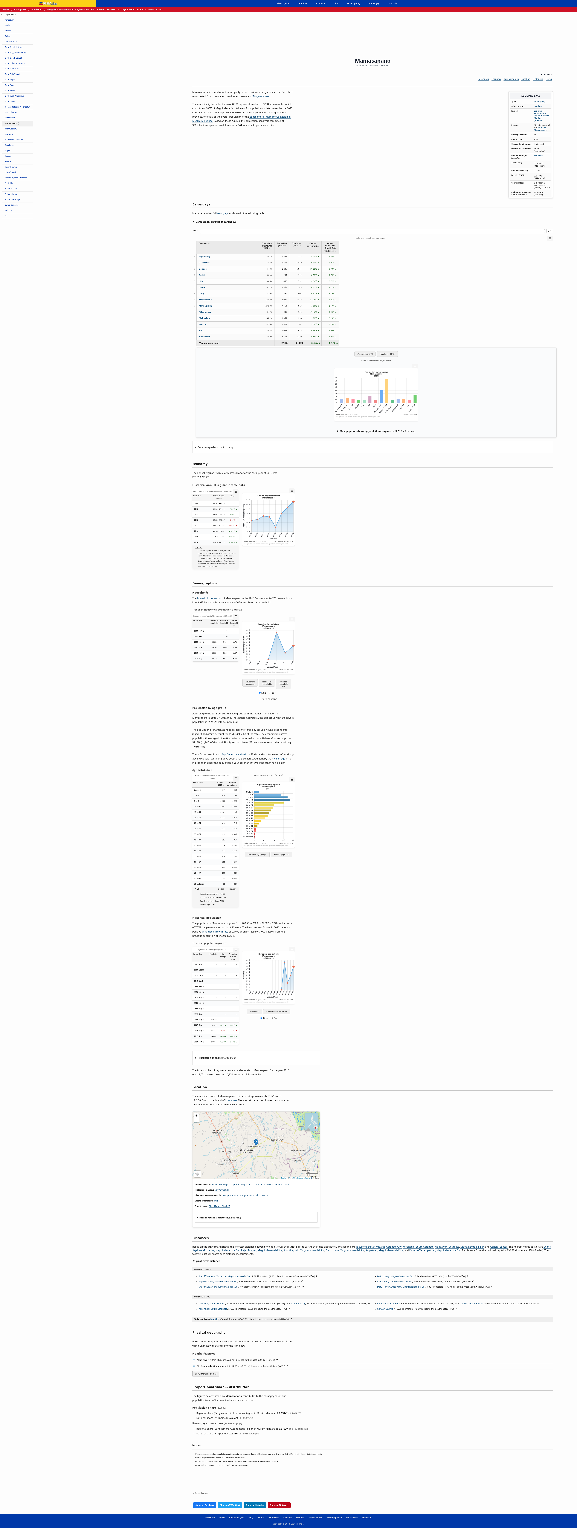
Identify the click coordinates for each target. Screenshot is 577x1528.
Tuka (201, 331)
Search (392, 3)
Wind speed (260, 1195)
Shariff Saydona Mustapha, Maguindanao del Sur (225, 1276)
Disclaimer (352, 1517)
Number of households (267, 683)
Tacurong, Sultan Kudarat (370, 1246)
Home (6, 9)
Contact (287, 1517)
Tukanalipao (204, 337)
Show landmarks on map (206, 1374)
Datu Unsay (10, 101)
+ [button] (196, 1115)
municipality (539, 101)
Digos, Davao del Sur (472, 1246)
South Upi (9, 183)
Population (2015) (387, 354)
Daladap (203, 269)
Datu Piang (9, 85)
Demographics (511, 78)
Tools (222, 1517)
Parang (8, 162)
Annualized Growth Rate (276, 1011)
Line (263, 692)
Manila (214, 1319)
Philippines (20, 9)
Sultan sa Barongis (12, 200)
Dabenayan (204, 263)
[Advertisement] (25, 266)
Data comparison (207, 447)
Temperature (229, 1195)
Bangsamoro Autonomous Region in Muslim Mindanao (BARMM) (81, 9)
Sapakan (203, 324)
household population (209, 598)
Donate (300, 1517)
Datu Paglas (10, 80)
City (336, 3)
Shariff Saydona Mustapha (16, 178)
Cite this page (201, 1493)
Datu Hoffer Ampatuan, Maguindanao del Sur (435, 1250)
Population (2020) (365, 354)
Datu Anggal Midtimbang (15, 53)
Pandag (8, 156)
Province (320, 3)
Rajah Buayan (11, 167)
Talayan (8, 210)
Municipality (353, 3)
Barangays (483, 78)
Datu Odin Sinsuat (12, 74)
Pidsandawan (205, 312)
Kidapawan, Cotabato (447, 1246)
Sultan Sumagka (11, 205)
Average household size (283, 684)
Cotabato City (393, 1246)
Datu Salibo (10, 91)
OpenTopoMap (238, 1184)
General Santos (499, 1246)
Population (254, 1011)
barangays (222, 213)
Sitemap (366, 1517)
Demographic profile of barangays (216, 221)
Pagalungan (10, 145)
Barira (7, 25)
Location (526, 78)
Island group (283, 3)
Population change (209, 1057)
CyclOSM (253, 1184)
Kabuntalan (10, 118)
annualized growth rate (215, 931)
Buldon (8, 31)
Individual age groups (257, 855)
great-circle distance (207, 1261)
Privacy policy (334, 1517)
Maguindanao (10, 15)
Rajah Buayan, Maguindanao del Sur (261, 1250)
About (261, 1517)
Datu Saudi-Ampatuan (14, 96)
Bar (274, 692)
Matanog (9, 134)
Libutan (202, 288)
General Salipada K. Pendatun (17, 107)
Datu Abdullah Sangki (14, 47)
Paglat (8, 151)
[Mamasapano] (256, 1142)
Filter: (195, 231)
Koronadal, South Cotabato (418, 1246)
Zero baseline (269, 699)
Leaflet (283, 1178)
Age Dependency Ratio (234, 754)
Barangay (374, 3)
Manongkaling (205, 306)
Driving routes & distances (213, 1217)
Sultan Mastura (11, 194)
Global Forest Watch (218, 1206)
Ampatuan (9, 20)
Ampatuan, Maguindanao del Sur (384, 1250)
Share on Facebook (204, 1505)
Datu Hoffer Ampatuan (14, 63)
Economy (496, 78)
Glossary (210, 1517)
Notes (549, 78)
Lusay (201, 294)
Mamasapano (205, 300)
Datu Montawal (11, 69)
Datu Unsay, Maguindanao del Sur (345, 1250)
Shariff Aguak (10, 172)
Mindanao (36, 9)
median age (278, 758)
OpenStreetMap (219, 1184)
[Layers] (197, 1174)
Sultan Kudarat (11, 189)
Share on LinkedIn (255, 1505)
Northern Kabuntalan (14, 140)
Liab (201, 281)
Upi (6, 216)
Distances (538, 78)
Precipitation (246, 1195)
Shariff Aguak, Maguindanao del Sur (303, 1250)
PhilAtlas (50, 3)
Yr (215, 1200)
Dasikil (202, 275)
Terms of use (315, 1517)
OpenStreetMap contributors (299, 1178)
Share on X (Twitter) (230, 1505)
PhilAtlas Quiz (237, 1517)
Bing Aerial (266, 1184)
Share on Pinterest (279, 1505)
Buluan (8, 36)
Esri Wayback (221, 1190)
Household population (250, 683)
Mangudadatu (11, 129)
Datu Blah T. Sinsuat (13, 58)
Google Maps (281, 1184)
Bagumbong (204, 257)
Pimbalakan (204, 318)
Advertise (274, 1517)
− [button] (196, 1120)
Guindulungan (11, 112)
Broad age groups (281, 855)
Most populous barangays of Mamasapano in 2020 (370, 431)
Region (303, 3)
